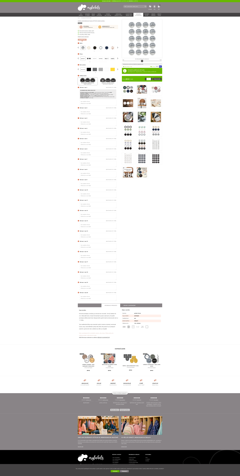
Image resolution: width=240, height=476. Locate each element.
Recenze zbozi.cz (114, 409)
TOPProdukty (81, 15)
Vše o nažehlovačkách (116, 459)
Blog (146, 457)
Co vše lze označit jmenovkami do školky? (136, 437)
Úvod (79, 17)
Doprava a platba (132, 457)
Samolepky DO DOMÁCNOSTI (86, 17)
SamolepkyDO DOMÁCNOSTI (138, 15)
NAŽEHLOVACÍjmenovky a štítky (118, 15)
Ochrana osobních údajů (133, 462)
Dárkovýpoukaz (159, 15)
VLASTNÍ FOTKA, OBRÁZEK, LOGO (129, 15)
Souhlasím (115, 471)
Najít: (125, 6)
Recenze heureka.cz (124, 409)
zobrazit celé (80, 446)
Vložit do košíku (157, 79)
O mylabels (148, 459)
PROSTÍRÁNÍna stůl (146, 15)
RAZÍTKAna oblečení (99, 15)
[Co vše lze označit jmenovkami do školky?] (141, 425)
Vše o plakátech (115, 462)
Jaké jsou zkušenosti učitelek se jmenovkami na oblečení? (98, 437)
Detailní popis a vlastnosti (83, 36)
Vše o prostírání (115, 460)
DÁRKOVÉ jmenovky (153, 15)
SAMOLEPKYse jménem (87, 15)
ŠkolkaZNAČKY (93, 15)
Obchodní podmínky (132, 460)
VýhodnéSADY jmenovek (108, 15)
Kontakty (147, 460)
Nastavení (124, 471)
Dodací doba (131, 459)
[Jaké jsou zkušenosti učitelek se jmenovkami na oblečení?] (98, 425)
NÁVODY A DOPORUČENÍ (103, 337)
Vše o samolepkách (116, 457)
